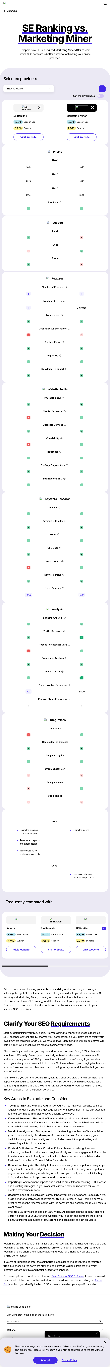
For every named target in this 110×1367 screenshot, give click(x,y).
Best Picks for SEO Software (68, 1276)
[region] (55, 939)
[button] (28, 122)
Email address (14, 1321)
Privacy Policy (69, 1360)
